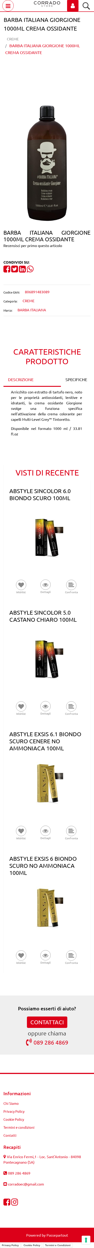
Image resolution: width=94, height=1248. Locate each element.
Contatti (9, 1135)
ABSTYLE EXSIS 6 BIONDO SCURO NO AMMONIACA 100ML (43, 865)
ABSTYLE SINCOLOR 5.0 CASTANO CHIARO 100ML (43, 616)
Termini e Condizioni (57, 1245)
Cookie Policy (13, 1119)
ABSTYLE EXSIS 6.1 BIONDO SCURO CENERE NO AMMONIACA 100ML (45, 741)
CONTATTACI (47, 1022)
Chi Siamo (11, 1103)
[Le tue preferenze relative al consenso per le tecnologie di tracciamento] (86, 1240)
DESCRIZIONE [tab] (21, 379)
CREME (13, 38)
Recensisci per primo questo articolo (32, 245)
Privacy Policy (13, 1111)
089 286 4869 (51, 1042)
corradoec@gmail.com (26, 1184)
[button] (47, 161)
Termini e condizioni (18, 1127)
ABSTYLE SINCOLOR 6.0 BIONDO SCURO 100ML (40, 494)
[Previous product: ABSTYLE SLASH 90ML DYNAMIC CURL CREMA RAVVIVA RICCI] (38, 68)
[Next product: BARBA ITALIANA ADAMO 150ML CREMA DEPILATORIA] (55, 68)
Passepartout (57, 1235)
